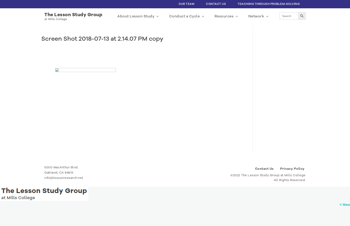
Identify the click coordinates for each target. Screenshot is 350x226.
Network (256, 16)
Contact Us (216, 4)
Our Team (186, 4)
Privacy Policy (292, 169)
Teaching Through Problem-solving (269, 4)
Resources (224, 16)
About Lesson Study (135, 16)
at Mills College (55, 19)
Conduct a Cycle (184, 16)
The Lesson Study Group (73, 15)
